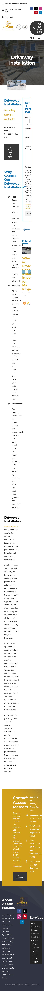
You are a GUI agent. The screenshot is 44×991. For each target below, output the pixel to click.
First (26, 124)
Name (27, 118)
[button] (23, 272)
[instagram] (40, 8)
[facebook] (31, 8)
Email (27, 138)
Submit (30, 214)
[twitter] (36, 8)
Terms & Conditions (29, 207)
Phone (28, 129)
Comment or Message (29, 147)
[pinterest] (36, 12)
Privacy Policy (29, 204)
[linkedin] (40, 12)
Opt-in (30, 167)
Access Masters (11, 526)
